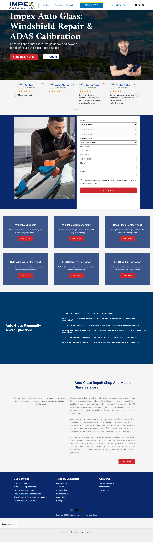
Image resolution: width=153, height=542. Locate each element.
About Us (58, 5)
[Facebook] (136, 5)
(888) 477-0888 (118, 5)
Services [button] (46, 5)
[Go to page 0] (74, 109)
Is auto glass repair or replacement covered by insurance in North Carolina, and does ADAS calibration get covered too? (104, 331)
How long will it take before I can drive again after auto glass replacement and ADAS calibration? (102, 325)
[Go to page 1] (76, 109)
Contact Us (70, 5)
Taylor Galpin (122, 85)
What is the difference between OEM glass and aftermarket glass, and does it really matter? (101, 337)
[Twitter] (139, 5)
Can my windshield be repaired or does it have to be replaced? (89, 313)
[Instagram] (143, 5)
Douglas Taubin (31, 85)
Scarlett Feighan (62, 85)
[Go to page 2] (78, 109)
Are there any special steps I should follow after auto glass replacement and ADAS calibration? (102, 342)
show (13, 524)
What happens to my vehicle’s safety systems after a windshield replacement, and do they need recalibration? (101, 319)
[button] (51, 5)
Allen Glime (91, 85)
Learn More (25, 238)
